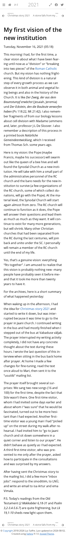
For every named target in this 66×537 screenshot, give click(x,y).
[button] (4, 4)
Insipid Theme (47, 533)
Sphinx (29, 533)
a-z (16, 4)
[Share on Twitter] (62, 4)
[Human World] (10, 4)
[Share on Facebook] (56, 4)
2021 (33, 4)
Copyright (8, 530)
